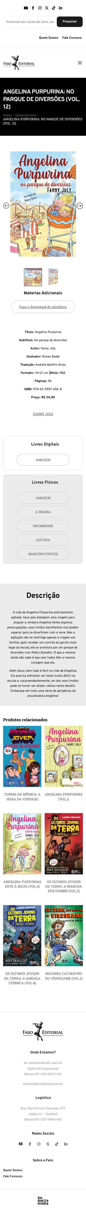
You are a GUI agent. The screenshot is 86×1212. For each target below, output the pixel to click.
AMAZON (43, 459)
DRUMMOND (43, 526)
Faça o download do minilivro (43, 307)
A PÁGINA (43, 512)
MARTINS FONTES (43, 554)
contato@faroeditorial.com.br (43, 1084)
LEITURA (43, 540)
